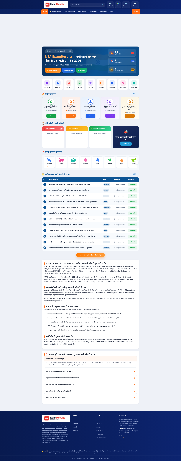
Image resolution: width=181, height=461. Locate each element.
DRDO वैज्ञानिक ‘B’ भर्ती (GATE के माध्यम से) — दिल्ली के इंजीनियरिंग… (68, 213)
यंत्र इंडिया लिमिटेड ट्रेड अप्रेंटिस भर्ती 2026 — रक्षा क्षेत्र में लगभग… (66, 225)
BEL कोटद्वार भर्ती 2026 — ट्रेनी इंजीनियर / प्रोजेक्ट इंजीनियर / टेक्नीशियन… (69, 190)
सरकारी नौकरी (76, 420)
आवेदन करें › (133, 184)
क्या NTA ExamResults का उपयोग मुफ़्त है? (59, 371)
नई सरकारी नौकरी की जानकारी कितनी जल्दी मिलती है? (62, 378)
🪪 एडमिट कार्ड (68, 70)
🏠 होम (45, 12)
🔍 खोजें (136, 11)
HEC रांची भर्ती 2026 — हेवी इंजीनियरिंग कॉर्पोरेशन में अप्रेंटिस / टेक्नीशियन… (69, 196)
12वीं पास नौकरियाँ (70, 12)
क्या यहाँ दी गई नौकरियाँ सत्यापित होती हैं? (58, 391)
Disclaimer (99, 427)
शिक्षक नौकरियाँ (82, 12)
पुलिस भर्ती (75, 430)
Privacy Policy (100, 434)
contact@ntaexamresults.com (127, 438)
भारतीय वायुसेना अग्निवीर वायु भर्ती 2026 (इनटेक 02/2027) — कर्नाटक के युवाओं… (71, 242)
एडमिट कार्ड (110, 4)
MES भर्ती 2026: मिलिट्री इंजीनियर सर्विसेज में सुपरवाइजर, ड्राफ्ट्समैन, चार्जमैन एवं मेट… (72, 219)
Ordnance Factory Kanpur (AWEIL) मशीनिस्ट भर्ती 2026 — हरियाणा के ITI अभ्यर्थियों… (74, 207)
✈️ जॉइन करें (125, 144)
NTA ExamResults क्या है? (55, 359)
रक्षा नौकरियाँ (103, 12)
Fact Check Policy (100, 438)
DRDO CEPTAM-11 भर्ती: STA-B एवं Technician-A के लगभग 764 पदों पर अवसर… (72, 230)
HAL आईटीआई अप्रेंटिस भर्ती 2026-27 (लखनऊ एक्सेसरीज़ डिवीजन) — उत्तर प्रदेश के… (72, 236)
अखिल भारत (135, 4)
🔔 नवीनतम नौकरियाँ (55, 12)
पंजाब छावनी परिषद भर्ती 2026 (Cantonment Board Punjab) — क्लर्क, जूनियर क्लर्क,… (73, 202)
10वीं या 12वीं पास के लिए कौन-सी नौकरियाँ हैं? (60, 384)
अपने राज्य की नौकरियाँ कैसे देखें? (56, 398)
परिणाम (118, 4)
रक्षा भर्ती (75, 427)
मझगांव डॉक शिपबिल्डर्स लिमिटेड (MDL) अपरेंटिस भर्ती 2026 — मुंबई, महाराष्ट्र (69, 184)
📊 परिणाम (81, 70)
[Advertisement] (90, 28)
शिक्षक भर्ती (75, 423)
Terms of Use (99, 430)
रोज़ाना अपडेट (126, 4)
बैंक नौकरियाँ (93, 12)
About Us (98, 420)
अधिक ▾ (112, 12)
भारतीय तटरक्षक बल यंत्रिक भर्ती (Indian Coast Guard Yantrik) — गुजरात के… (71, 248)
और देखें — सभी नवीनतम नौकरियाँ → (90, 255)
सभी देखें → (135, 94)
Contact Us (99, 423)
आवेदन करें (51, 116)
